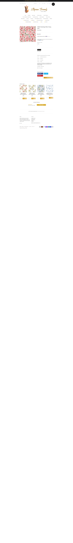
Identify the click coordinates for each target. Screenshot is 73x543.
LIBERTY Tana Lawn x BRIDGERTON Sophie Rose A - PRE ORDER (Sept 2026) (49, 94)
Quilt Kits (51, 18)
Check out (50, 3)
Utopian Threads (25, 128)
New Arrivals (33, 15)
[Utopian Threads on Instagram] (21, 123)
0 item (47, 3)
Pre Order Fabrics (39, 15)
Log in (20, 3)
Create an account (24, 3)
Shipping (30, 126)
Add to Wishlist (39, 51)
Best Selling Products (35, 111)
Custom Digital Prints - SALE (38, 18)
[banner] (36, 9)
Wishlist (44, 3)
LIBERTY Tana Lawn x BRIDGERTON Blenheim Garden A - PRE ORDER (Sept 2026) (23, 94)
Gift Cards (32, 18)
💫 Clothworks (32, 20)
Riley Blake (39, 30)
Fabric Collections (46, 15)
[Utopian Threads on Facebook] (20, 123)
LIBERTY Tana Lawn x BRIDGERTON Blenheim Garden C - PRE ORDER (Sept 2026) (41, 94)
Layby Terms (33, 126)
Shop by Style (23, 18)
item (42, 3)
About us (23, 126)
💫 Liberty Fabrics (47, 20)
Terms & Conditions (26, 126)
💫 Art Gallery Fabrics (26, 20)
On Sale (28, 18)
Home (25, 15)
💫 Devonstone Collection (39, 20)
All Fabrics (29, 15)
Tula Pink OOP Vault (45, 18)
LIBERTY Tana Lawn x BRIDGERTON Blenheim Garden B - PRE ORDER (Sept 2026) (32, 94)
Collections (31, 111)
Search (20, 126)
